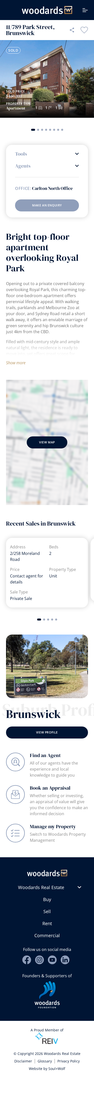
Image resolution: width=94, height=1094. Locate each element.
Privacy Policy (68, 1061)
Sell (47, 911)
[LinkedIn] (65, 959)
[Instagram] (39, 959)
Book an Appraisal (50, 787)
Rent (47, 923)
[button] (33, 130)
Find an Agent (45, 755)
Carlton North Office (52, 188)
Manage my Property (53, 826)
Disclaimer (23, 1061)
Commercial (47, 935)
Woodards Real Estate (41, 887)
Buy (47, 899)
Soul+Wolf (56, 1068)
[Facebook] (26, 959)
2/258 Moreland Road (25, 556)
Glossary (45, 1061)
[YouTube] (52, 959)
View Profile (47, 732)
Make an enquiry (47, 205)
